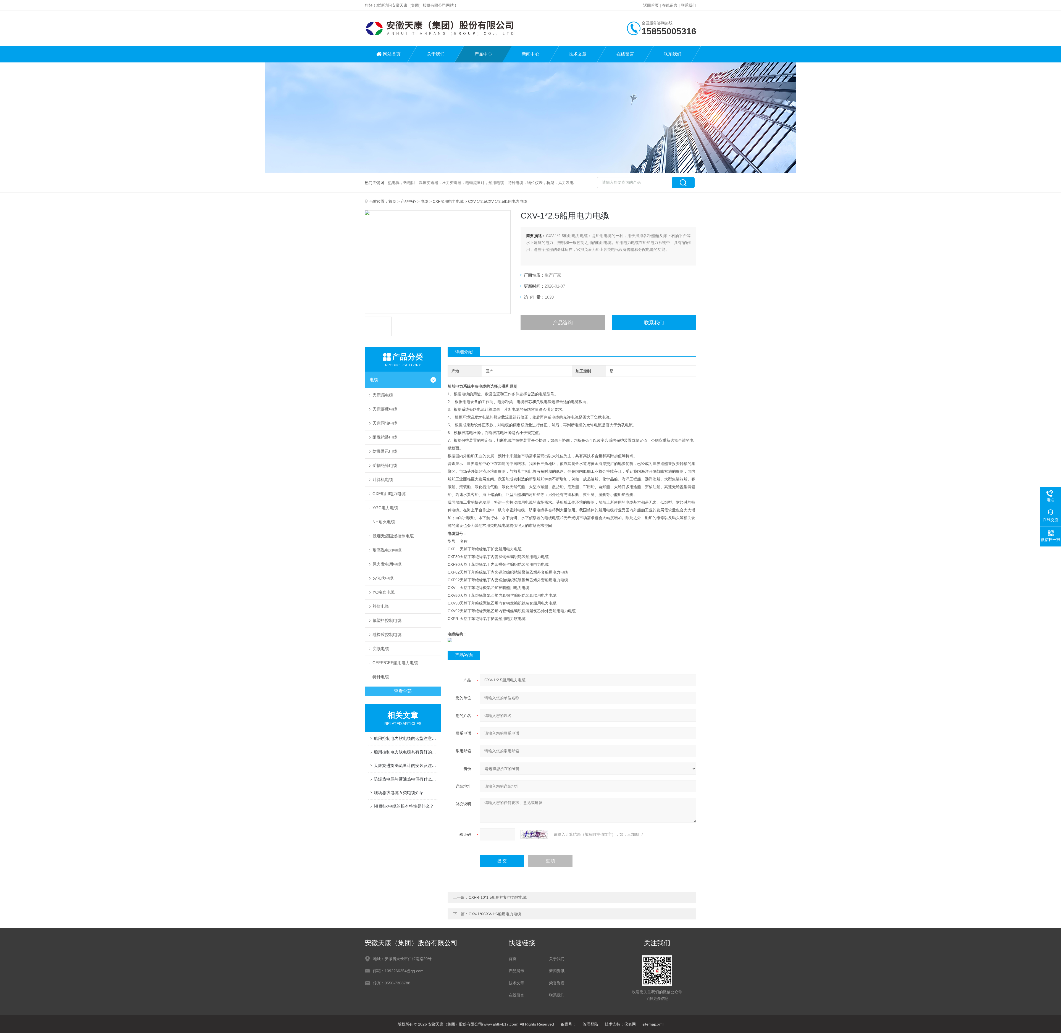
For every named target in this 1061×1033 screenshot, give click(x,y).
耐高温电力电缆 (386, 550)
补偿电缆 (380, 606)
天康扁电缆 (382, 395)
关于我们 (436, 54)
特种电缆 (380, 676)
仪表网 (630, 1024)
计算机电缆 (382, 479)
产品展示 (516, 971)
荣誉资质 (556, 983)
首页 (392, 201)
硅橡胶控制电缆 (386, 634)
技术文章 (578, 54)
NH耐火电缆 (383, 521)
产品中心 (483, 54)
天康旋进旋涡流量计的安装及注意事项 (405, 765)
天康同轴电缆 (384, 423)
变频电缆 (380, 648)
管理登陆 (590, 1024)
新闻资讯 (556, 971)
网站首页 (392, 54)
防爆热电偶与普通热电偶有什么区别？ (405, 779)
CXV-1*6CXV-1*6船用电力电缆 (495, 914)
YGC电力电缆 (385, 507)
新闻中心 (530, 54)
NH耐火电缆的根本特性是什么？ (404, 806)
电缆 (424, 201)
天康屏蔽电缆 (384, 409)
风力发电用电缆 (386, 564)
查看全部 (403, 691)
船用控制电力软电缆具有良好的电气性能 (405, 752)
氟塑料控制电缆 (386, 620)
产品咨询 (563, 322)
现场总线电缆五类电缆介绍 (399, 792)
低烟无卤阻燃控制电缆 (393, 535)
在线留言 (669, 5)
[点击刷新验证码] (534, 834)
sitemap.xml (652, 1024)
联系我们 (688, 5)
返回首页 (651, 5)
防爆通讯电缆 (384, 451)
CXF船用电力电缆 (448, 201)
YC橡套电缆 (383, 592)
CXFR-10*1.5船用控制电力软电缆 (498, 897)
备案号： (568, 1024)
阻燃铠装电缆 (384, 437)
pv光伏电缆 (382, 578)
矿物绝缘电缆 (384, 465)
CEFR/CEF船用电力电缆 (395, 662)
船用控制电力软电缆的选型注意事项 (405, 738)
